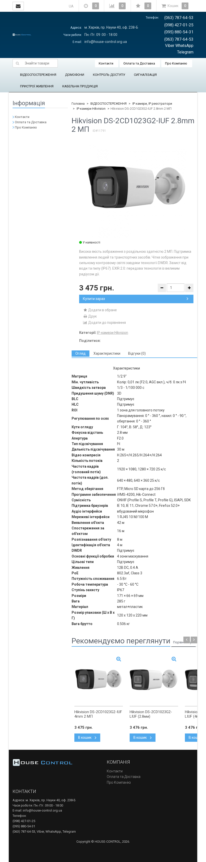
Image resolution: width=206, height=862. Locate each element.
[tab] (80, 353)
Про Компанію (176, 63)
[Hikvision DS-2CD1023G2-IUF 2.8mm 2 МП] (136, 188)
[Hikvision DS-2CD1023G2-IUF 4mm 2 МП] (98, 680)
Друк (92, 316)
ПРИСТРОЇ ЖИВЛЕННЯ (37, 86)
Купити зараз (94, 299)
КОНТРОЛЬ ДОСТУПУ (109, 75)
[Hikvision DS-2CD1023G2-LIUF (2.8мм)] (154, 680)
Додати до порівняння (106, 323)
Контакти (106, 63)
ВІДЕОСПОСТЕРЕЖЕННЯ (38, 75)
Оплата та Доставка (139, 63)
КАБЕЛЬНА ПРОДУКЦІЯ (80, 86)
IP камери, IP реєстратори (152, 103)
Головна (78, 103)
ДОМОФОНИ (74, 75)
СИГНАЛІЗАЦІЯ (145, 75)
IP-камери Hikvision (91, 108)
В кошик (85, 737)
